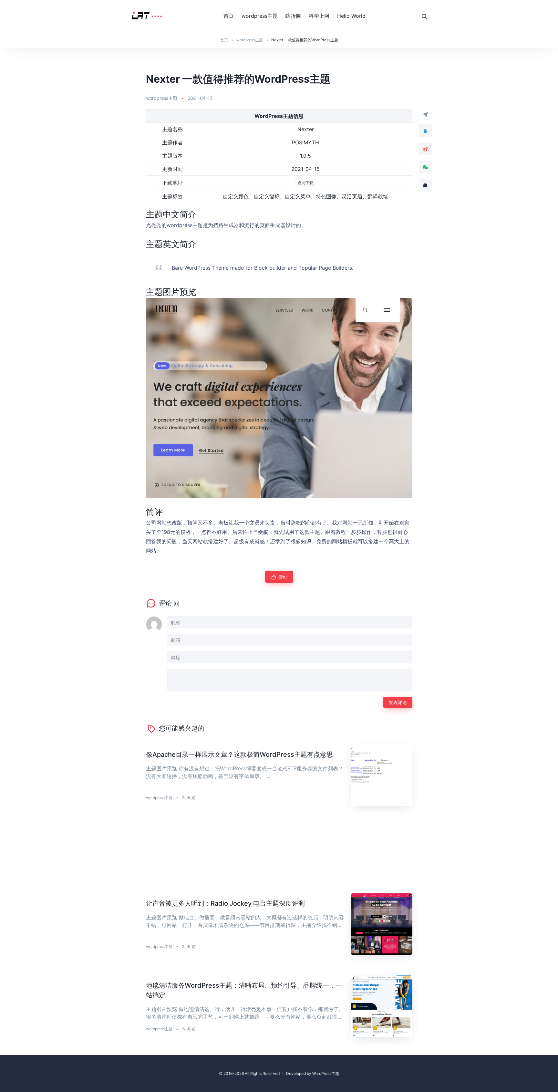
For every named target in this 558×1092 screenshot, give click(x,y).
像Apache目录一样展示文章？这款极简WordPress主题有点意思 (239, 754)
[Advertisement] (279, 849)
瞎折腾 (293, 16)
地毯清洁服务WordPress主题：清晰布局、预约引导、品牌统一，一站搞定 (244, 990)
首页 (228, 16)
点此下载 (305, 182)
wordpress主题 (260, 16)
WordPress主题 (325, 1073)
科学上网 (319, 16)
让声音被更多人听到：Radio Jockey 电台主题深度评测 (225, 903)
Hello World (351, 16)
